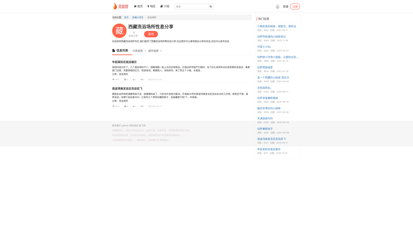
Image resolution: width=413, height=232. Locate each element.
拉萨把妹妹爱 (265, 67)
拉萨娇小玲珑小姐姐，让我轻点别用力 (278, 57)
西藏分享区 (138, 17)
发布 (151, 34)
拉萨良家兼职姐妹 (267, 98)
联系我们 (116, 125)
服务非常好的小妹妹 (269, 108)
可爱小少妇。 (265, 46)
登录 (285, 6)
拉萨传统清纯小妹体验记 (271, 36)
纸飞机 (142, 125)
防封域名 (133, 125)
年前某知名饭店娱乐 (124, 62)
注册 (295, 6)
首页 (139, 6)
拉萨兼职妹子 (265, 128)
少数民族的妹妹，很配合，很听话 (276, 26)
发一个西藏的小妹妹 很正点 (273, 77)
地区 (152, 6)
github (125, 125)
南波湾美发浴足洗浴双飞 (127, 88)
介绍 (166, 6)
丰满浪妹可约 (265, 118)
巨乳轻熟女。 (265, 87)
